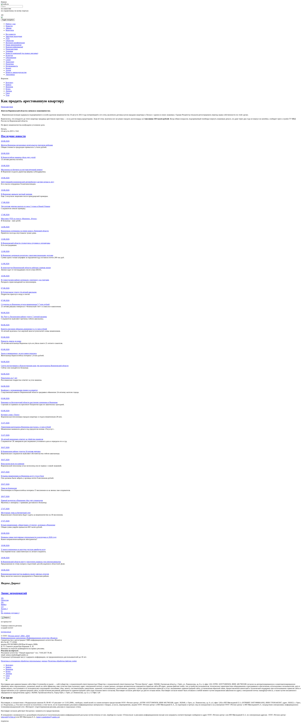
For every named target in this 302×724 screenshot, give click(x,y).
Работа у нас (11, 24)
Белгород (9, 83)
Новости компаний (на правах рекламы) (22, 53)
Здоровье (9, 51)
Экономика (10, 75)
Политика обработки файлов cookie (62, 661)
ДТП (8, 38)
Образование (11, 58)
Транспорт (10, 62)
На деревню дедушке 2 (10, 612)
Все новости (11, 34)
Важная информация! (14, 47)
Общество (10, 41)
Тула (7, 95)
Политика (10, 64)
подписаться (6, 632)
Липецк (9, 91)
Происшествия (12, 49)
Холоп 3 (4, 608)
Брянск (8, 85)
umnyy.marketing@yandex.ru (48, 717)
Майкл (3, 603)
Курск (8, 89)
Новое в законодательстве (16, 72)
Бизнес (8, 68)
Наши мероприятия (13, 45)
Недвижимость (12, 66)
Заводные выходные (14, 36)
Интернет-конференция (15, 43)
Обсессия (4, 599)
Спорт (8, 60)
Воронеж (9, 87)
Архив (8, 70)
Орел (8, 93)
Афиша (8, 28)
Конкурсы (10, 30)
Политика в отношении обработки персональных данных (24, 661)
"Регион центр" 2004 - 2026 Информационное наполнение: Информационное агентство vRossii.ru (29, 637)
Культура (9, 55)
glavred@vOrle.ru (8, 717)
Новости (9, 26)
